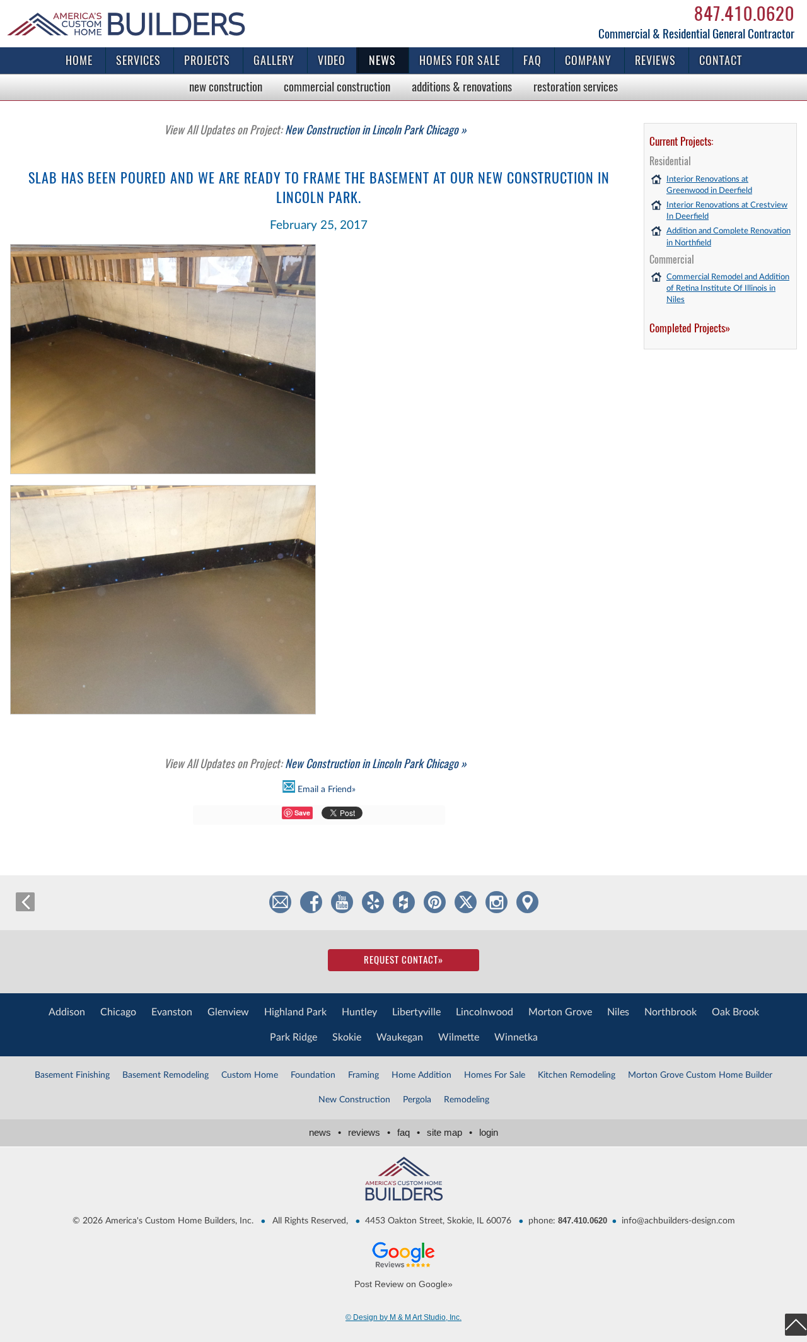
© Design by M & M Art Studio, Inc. (403, 1317)
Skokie (346, 1037)
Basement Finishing (72, 1075)
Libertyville (416, 1012)
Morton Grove (560, 1012)
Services (138, 60)
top (796, 1325)
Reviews (655, 60)
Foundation (313, 1075)
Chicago (118, 1012)
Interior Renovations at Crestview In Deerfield (726, 211)
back (25, 901)
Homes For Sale (494, 1075)
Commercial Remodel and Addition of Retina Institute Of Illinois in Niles (727, 288)
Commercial (337, 86)
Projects (207, 60)
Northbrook (670, 1012)
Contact (720, 60)
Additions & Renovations (462, 86)
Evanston (171, 1012)
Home (79, 60)
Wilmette (458, 1037)
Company (588, 60)
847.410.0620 (744, 13)
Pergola (417, 1099)
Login (488, 1132)
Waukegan (399, 1037)
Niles (618, 1012)
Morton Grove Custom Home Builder (700, 1075)
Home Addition (421, 1075)
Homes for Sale (459, 60)
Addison (67, 1012)
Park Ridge (293, 1037)
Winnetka (516, 1037)
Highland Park (295, 1012)
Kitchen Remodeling (576, 1075)
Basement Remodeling (165, 1075)
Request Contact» (403, 960)
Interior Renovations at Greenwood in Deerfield (709, 185)
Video (331, 60)
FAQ (532, 60)
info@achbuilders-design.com (678, 1221)
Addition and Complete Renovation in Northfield (728, 237)
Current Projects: (681, 141)
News (382, 60)
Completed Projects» (689, 328)
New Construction (225, 86)
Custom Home (249, 1075)
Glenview (228, 1012)
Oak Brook (735, 1012)
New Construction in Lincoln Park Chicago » (315, 129)
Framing (363, 1075)
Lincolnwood (484, 1012)
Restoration (575, 86)
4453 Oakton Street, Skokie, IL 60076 (438, 1221)
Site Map (449, 1132)
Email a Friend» (325, 789)
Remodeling (466, 1099)
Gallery (273, 60)
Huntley (359, 1012)
